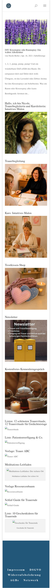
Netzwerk (31, 580)
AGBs (14, 580)
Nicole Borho (14, 55)
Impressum (16, 570)
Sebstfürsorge (39, 55)
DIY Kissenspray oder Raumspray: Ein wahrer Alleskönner (23, 51)
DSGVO (35, 570)
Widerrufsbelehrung (24, 575)
